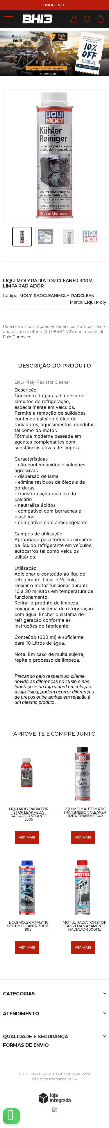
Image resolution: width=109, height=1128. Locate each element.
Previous (9, 236)
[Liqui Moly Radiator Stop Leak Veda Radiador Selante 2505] (26, 795)
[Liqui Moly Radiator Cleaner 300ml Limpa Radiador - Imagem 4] (92, 236)
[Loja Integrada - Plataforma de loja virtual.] (55, 1098)
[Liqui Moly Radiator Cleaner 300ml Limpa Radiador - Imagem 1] (22, 236)
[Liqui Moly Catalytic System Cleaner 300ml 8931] (26, 906)
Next (99, 236)
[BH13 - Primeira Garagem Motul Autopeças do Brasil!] (37, 19)
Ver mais (27, 837)
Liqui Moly (95, 302)
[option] (54, 53)
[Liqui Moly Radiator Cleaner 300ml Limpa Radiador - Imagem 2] (45, 236)
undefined (54, 5)
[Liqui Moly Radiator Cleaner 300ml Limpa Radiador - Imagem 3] (68, 236)
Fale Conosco (16, 336)
